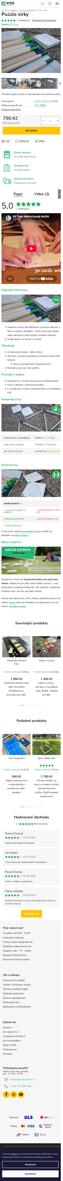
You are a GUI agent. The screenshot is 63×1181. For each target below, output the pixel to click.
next (60, 651)
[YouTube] (21, 1094)
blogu (12, 602)
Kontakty (7, 1053)
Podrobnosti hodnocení (44, 20)
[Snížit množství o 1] (43, 120)
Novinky (7, 1027)
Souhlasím (30, 1173)
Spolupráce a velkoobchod (16, 1006)
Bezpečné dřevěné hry (14, 955)
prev (3, 651)
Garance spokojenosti (14, 998)
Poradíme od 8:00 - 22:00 (16, 933)
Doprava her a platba (14, 980)
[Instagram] (13, 1094)
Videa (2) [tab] (41, 194)
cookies (14, 1154)
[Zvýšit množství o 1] (58, 120)
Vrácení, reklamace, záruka (17, 984)
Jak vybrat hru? (10, 1031)
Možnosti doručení (11, 109)
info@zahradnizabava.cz (22, 1079)
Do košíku (31, 130)
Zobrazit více (31, 913)
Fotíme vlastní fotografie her (18, 942)
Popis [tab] (18, 194)
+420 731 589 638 (20, 1086)
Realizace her (10, 1049)
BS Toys (14, 24)
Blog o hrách (9, 1045)
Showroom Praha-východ (16, 959)
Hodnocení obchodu (31, 817)
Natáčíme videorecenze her (17, 946)
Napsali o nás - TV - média (17, 950)
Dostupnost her (11, 1002)
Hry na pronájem (11, 1040)
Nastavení (30, 1164)
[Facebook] (6, 1094)
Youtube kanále (17, 606)
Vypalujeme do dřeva (14, 1036)
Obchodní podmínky (13, 993)
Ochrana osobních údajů (15, 989)
